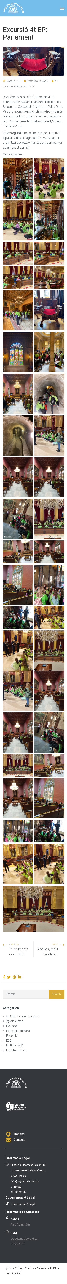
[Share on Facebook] (4, 977)
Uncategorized (16, 1050)
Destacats (12, 1026)
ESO (9, 1040)
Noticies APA (14, 1045)
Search (56, 994)
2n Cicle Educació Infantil (22, 1016)
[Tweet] (9, 977)
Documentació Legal (23, 1204)
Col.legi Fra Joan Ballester (18, 86)
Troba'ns (19, 1134)
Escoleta (12, 1035)
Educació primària (37, 81)
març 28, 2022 (13, 81)
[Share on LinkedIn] (19, 977)
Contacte (19, 1139)
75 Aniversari (14, 1021)
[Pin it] (14, 977)
